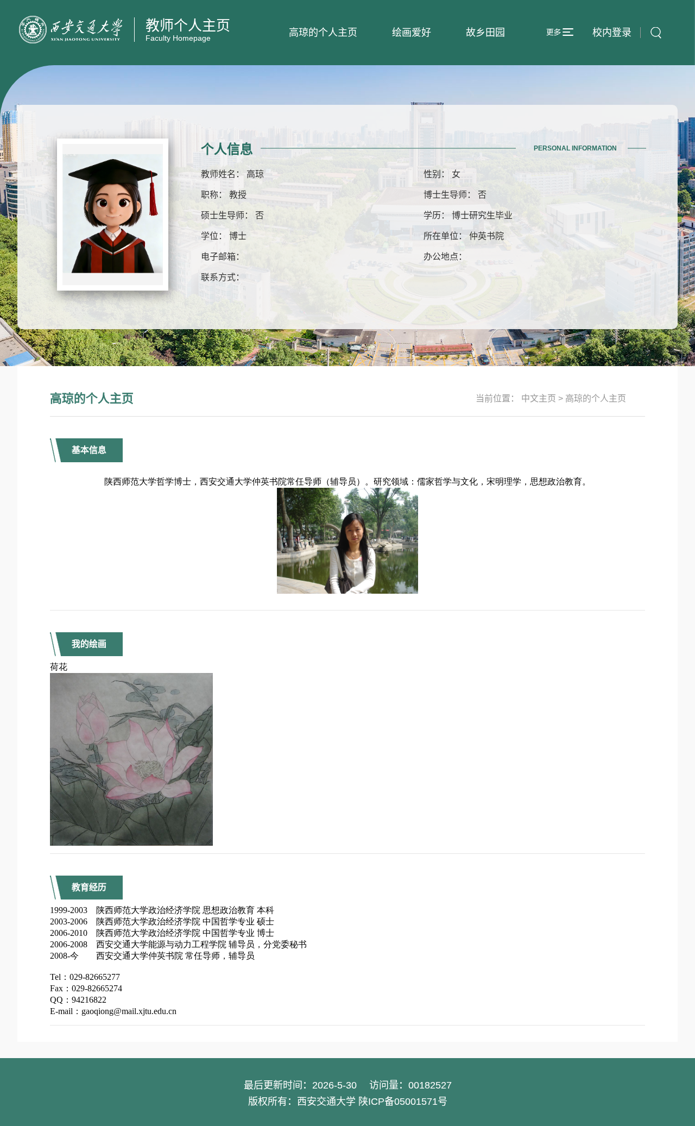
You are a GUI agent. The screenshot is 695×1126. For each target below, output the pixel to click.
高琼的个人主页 (323, 32)
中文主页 (538, 398)
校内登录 (611, 32)
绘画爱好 (411, 32)
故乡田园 (485, 32)
